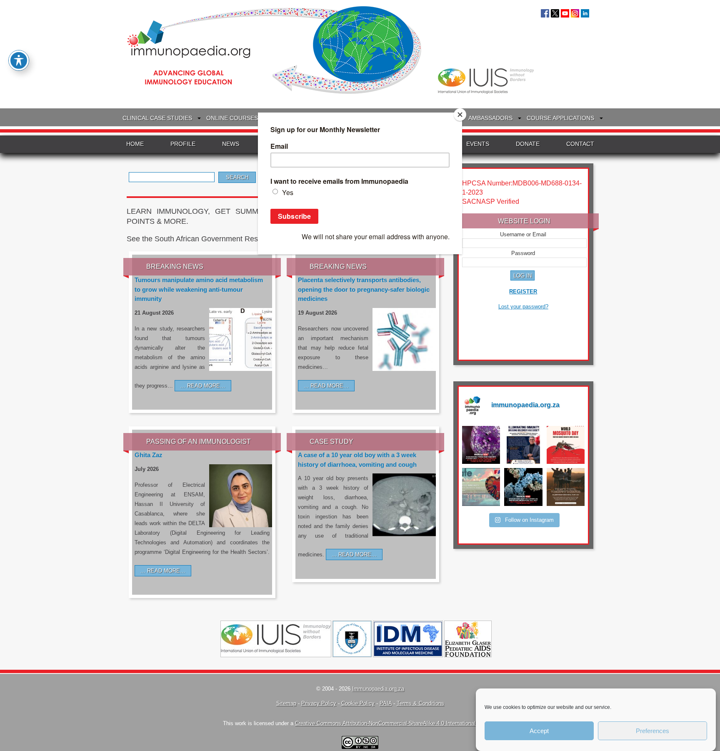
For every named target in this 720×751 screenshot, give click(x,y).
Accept (539, 730)
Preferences (652, 730)
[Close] (460, 114)
